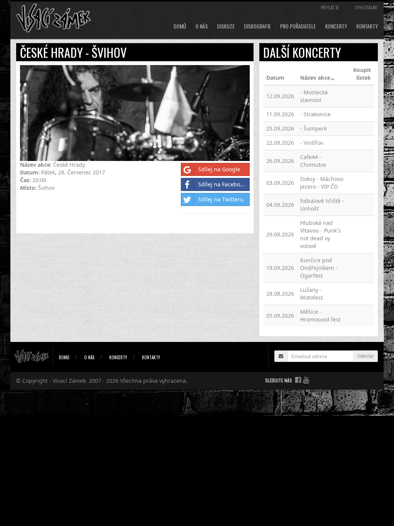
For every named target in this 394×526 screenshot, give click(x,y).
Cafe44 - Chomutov (313, 160)
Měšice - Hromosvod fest (320, 315)
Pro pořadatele (298, 26)
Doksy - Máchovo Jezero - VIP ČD (321, 182)
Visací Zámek (69, 380)
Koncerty (336, 26)
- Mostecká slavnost (314, 96)
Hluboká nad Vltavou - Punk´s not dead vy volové (320, 234)
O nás (201, 26)
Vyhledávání (367, 8)
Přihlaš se (330, 8)
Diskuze (226, 26)
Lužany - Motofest (311, 293)
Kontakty (367, 26)
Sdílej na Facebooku (223, 184)
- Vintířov (311, 142)
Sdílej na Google (219, 169)
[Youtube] (306, 379)
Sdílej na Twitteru (221, 199)
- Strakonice (315, 114)
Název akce (315, 77)
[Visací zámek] (53, 17)
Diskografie (257, 26)
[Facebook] (298, 379)
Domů (180, 26)
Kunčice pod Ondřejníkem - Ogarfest (318, 267)
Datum (275, 77)
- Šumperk (313, 128)
